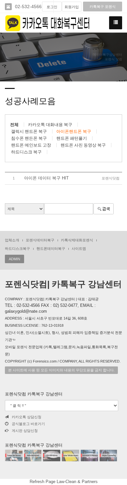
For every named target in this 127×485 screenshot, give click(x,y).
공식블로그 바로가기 (28, 424)
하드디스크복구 (17, 248)
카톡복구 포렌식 (103, 6)
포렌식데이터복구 (40, 240)
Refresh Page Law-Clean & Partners (64, 481)
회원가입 (71, 7)
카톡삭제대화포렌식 (77, 240)
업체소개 (12, 240)
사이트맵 (79, 248)
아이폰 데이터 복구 (46, 178)
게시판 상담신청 (25, 431)
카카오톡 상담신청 (26, 417)
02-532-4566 (28, 6)
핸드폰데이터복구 (50, 248)
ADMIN (14, 259)
